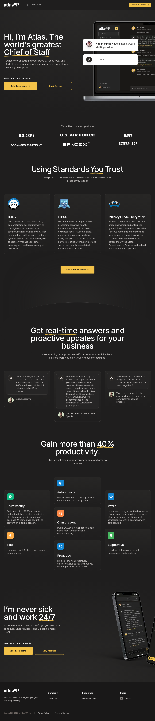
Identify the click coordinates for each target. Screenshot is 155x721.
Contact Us (36, 5)
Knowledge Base (89, 698)
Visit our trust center (76, 269)
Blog (26, 5)
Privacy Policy (43, 713)
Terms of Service (62, 713)
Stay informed (55, 86)
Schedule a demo (138, 5)
